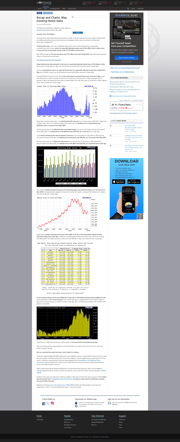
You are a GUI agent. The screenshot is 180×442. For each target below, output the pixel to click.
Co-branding (67, 427)
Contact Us (122, 420)
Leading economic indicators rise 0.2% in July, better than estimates (133, 137)
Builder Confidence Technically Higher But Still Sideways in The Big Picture (125, 90)
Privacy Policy (105, 437)
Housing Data (72, 9)
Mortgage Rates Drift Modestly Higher (123, 113)
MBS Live (93, 425)
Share (133, 9)
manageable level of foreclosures (62, 379)
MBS (64, 9)
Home (39, 9)
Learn (120, 427)
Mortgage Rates (55, 9)
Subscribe (141, 9)
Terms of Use (96, 437)
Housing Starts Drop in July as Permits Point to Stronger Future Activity (125, 83)
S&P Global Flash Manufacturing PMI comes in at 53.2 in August (133, 127)
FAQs (120, 425)
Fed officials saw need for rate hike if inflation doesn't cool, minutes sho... (134, 147)
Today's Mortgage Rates (125, 100)
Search (121, 422)
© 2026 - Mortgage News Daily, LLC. (81, 437)
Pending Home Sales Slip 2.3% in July (121, 87)
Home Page (40, 420)
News (46, 9)
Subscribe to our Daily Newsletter (123, 96)
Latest (118, 121)
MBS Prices (67, 422)
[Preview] (89, 25)
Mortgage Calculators (137, 100)
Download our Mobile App (98, 420)
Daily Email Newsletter (97, 422)
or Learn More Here (126, 61)
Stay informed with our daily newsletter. (124, 403)
